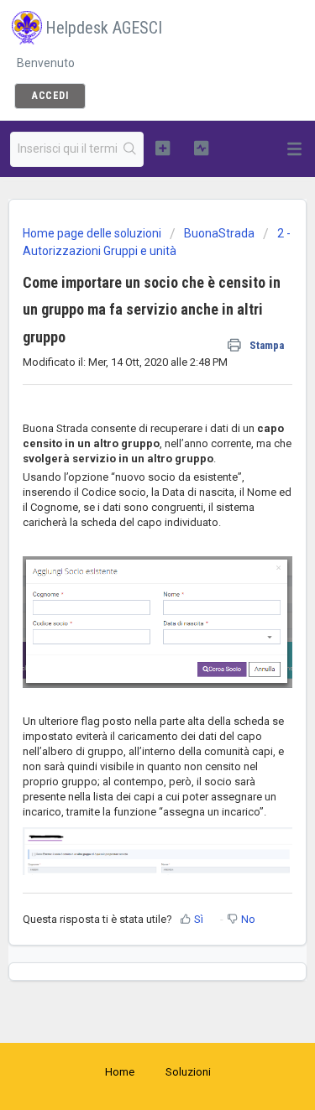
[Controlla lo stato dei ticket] (201, 147)
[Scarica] (126, 547)
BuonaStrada (219, 233)
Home (119, 1072)
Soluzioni (188, 1072)
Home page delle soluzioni (93, 233)
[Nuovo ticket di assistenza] (163, 147)
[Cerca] (130, 149)
